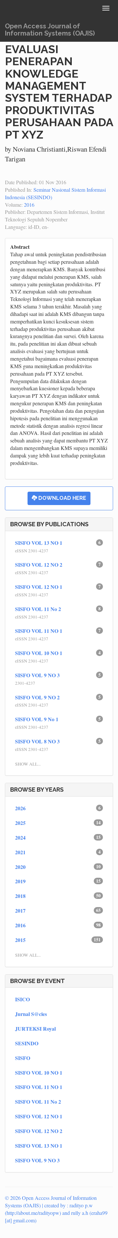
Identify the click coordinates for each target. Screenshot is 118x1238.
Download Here (61, 498)
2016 (29, 204)
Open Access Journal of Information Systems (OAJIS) (50, 29)
